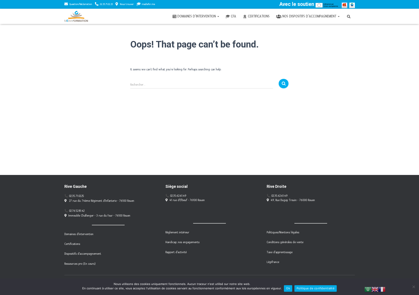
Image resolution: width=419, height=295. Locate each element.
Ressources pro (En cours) (80, 264)
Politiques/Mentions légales (283, 232)
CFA (233, 16)
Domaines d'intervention (78, 234)
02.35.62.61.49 (178, 196)
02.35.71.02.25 (106, 4)
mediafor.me (148, 4)
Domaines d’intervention (197, 16)
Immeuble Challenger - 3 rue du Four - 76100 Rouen (99, 215)
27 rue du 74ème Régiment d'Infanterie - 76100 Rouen (101, 201)
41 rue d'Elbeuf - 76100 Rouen (187, 200)
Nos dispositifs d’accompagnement (309, 16)
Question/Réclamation (80, 4)
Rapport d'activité (176, 252)
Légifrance (273, 262)
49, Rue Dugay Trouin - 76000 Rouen (293, 200)
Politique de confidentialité (316, 288)
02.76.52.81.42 (76, 211)
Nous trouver (127, 4)
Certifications (259, 16)
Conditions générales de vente (285, 242)
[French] (381, 289)
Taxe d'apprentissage (279, 252)
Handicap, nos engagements (182, 242)
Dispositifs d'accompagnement (82, 254)
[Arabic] (367, 289)
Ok (288, 288)
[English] (374, 289)
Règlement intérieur (177, 232)
